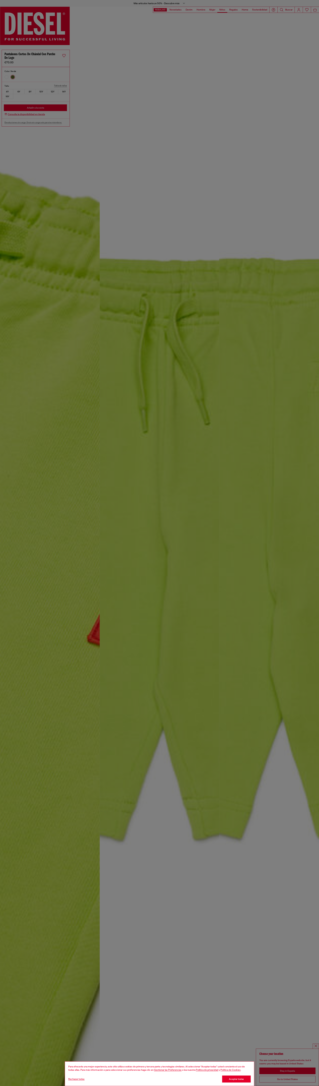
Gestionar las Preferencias (168, 1070)
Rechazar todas (76, 1079)
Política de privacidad (207, 1070)
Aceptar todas (236, 1079)
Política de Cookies (230, 1070)
